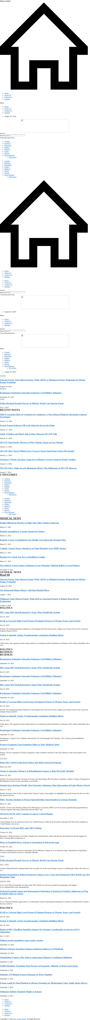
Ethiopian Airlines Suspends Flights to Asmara (21, 991)
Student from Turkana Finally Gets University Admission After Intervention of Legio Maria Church (45, 785)
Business (7, 143)
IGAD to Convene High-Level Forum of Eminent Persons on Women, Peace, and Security (40, 621)
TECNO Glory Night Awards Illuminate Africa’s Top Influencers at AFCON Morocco (38, 468)
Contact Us (8, 97)
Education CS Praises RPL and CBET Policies (21, 828)
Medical (7, 149)
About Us (7, 95)
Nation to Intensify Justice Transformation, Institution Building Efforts (32, 635)
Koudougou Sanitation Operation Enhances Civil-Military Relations (30, 393)
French (6, 153)
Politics (6, 147)
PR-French (12, 157)
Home (6, 93)
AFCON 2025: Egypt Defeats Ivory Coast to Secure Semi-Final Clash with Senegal (37, 451)
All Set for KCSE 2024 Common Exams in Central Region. (26, 814)
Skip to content (5, 1)
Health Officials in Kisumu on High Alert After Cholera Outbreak (29, 523)
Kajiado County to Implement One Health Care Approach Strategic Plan (33, 540)
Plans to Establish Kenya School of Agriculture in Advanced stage (29, 842)
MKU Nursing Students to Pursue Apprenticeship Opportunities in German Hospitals (38, 800)
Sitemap (7, 99)
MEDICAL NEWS (10, 518)
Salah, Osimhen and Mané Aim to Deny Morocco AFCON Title (28, 434)
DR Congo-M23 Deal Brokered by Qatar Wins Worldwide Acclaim (30, 612)
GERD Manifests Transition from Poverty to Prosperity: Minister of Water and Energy (39, 966)
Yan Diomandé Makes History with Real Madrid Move (24, 590)
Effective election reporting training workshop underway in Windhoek (31, 949)
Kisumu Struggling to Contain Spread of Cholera (22, 531)
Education (7, 145)
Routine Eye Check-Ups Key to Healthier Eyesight (22, 557)
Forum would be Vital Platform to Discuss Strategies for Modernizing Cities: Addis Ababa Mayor (43, 983)
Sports (6, 151)
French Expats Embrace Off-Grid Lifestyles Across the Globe (27, 425)
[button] (45, 103)
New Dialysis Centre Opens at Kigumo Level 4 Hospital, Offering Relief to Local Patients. (40, 565)
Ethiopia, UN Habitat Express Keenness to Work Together (26, 974)
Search (2, 135)
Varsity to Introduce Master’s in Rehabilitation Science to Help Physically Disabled (37, 771)
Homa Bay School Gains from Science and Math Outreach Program (30, 762)
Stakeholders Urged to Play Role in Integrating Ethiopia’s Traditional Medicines (36, 957)
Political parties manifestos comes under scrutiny (21, 940)
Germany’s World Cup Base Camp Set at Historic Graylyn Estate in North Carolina (38, 459)
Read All (5, 574)
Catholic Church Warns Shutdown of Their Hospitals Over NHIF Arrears (33, 548)
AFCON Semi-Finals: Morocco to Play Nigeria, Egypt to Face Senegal (31, 442)
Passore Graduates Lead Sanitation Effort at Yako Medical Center (29, 744)
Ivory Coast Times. (19, 1019)
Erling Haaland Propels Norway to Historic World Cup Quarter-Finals (32, 403)
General (7, 141)
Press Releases (9, 155)
